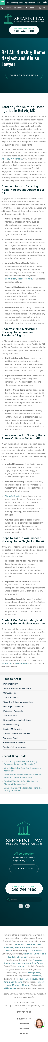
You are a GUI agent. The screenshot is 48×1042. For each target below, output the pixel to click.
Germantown (24, 963)
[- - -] (2, 2)
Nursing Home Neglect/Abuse (17, 720)
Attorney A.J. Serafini (11, 159)
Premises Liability (11, 724)
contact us (6, 663)
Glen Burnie (37, 963)
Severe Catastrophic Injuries (16, 733)
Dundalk (12, 957)
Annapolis (19, 944)
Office (31, 8)
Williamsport (10, 988)
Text (43, 8)
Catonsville (36, 950)
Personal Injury (10, 684)
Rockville (20, 979)
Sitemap (24, 1033)
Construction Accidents (14, 742)
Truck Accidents (11, 697)
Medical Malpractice (12, 729)
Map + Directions (24, 869)
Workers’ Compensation (14, 747)
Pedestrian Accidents (13, 711)
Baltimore (8, 947)
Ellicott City (22, 957)
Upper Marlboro (13, 985)
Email (19, 8)
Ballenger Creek (33, 944)
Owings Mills (34, 972)
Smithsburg (16, 982)
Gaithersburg (10, 963)
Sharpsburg (31, 979)
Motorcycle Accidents (13, 706)
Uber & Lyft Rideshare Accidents (18, 702)
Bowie (9, 950)
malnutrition (10, 279)
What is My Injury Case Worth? (17, 688)
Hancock (21, 966)
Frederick (37, 960)
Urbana (25, 985)
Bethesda (27, 947)
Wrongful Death (12, 496)
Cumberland (40, 954)
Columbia (27, 954)
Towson (40, 982)
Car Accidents (9, 693)
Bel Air (18, 947)
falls (30, 279)
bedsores (22, 279)
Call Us (7, 8)
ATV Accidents (10, 715)
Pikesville (36, 975)
